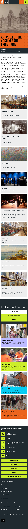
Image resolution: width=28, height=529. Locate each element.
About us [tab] (14, 319)
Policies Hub (17, 509)
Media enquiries (4, 498)
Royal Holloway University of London (4, 2)
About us (3, 49)
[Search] (26, 2)
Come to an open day (11, 447)
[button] (4, 514)
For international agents (6, 491)
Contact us (8, 438)
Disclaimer (16, 502)
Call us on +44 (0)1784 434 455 (11, 434)
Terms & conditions (5, 506)
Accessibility (17, 506)
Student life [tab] (14, 312)
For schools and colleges (7, 485)
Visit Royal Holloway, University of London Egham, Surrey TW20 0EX (15, 443)
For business (4, 488)
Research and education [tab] (14, 316)
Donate (7, 455)
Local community (5, 494)
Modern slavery (4, 509)
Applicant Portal (14, 464)
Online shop (14, 468)
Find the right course (10, 451)
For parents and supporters (7, 481)
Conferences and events (14, 476)
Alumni (14, 472)
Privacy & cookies (5, 502)
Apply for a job (14, 460)
